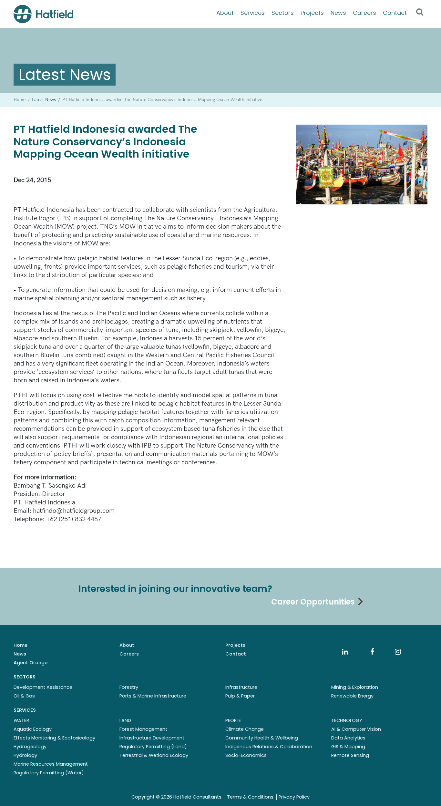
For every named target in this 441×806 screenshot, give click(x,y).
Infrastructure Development (151, 738)
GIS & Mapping (348, 746)
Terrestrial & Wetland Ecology (153, 755)
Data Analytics (348, 738)
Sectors (283, 13)
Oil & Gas (24, 696)
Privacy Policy (294, 797)
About (225, 13)
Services (253, 13)
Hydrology (25, 755)
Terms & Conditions (250, 797)
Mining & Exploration (354, 687)
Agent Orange (30, 662)
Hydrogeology (30, 746)
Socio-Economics (246, 755)
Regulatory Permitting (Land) (153, 746)
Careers (364, 13)
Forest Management (143, 729)
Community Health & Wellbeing (261, 738)
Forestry (128, 687)
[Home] (43, 14)
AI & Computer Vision (356, 729)
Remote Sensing (350, 755)
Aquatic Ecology (33, 729)
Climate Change (244, 729)
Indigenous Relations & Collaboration (268, 746)
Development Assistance (43, 687)
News (338, 13)
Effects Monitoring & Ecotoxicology (54, 738)
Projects (312, 13)
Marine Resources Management (51, 764)
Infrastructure (241, 687)
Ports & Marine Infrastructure (152, 696)
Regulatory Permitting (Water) (49, 773)
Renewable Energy (352, 696)
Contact (395, 13)
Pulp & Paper (240, 696)
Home (20, 645)
